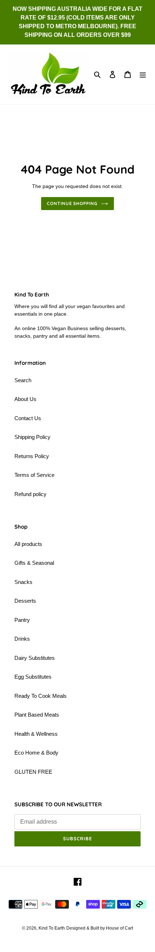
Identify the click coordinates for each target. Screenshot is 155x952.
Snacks (23, 582)
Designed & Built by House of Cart (99, 928)
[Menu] (142, 74)
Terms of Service (34, 475)
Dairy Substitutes (34, 658)
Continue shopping (72, 203)
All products (28, 544)
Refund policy (30, 494)
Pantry (22, 620)
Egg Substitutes (33, 677)
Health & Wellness (36, 734)
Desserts (25, 601)
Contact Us (27, 418)
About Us (25, 399)
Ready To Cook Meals (40, 696)
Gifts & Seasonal (34, 563)
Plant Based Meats (36, 715)
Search (22, 380)
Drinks (22, 639)
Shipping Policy (32, 437)
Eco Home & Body (36, 753)
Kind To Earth (52, 928)
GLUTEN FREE (33, 772)
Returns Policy (31, 456)
